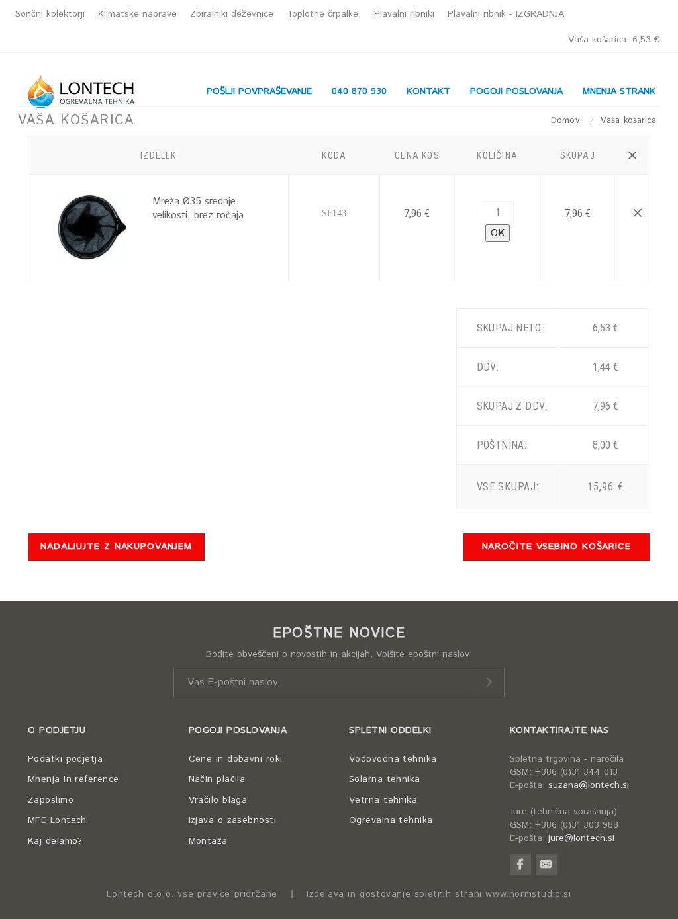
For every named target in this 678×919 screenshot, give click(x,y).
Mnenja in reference (73, 779)
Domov (567, 120)
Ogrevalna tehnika (391, 820)
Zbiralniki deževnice (231, 14)
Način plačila (217, 779)
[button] (632, 155)
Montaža (208, 841)
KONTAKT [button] (428, 91)
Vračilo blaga (218, 800)
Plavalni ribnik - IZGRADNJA (506, 14)
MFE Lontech (57, 820)
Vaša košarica (613, 39)
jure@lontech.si (581, 838)
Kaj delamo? (55, 841)
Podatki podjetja (65, 759)
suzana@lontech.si (588, 785)
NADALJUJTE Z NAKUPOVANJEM (116, 546)
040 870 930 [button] (359, 91)
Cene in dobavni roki (236, 759)
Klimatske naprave (137, 14)
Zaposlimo (50, 800)
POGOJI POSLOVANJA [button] (516, 91)
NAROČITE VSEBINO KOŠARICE (557, 546)
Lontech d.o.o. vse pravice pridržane (192, 894)
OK (498, 233)
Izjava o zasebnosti (233, 820)
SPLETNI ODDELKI (390, 730)
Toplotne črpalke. (324, 14)
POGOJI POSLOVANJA (238, 730)
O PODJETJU (56, 730)
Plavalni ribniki (404, 14)
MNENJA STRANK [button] (619, 91)
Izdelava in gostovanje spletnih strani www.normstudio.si (439, 894)
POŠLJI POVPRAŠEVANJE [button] (259, 91)
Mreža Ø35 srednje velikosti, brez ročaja (198, 208)
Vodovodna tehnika (393, 759)
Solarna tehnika (384, 779)
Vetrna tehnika (383, 800)
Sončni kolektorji (50, 14)
